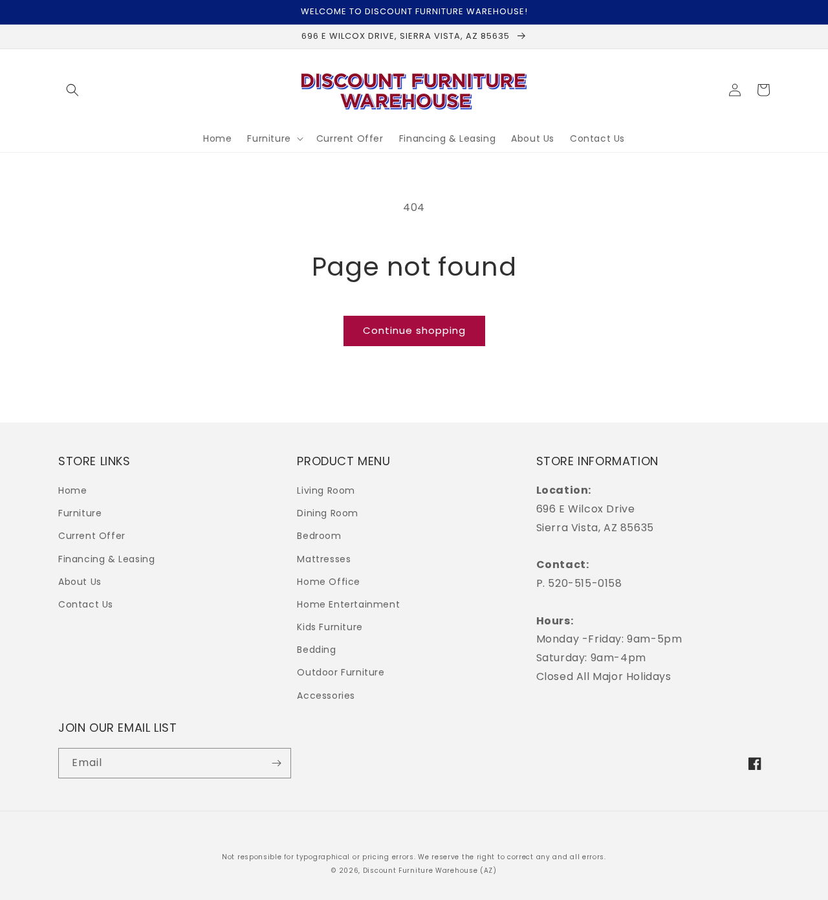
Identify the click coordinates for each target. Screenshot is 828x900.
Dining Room (327, 513)
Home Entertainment (348, 604)
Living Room (326, 490)
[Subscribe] (276, 763)
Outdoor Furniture (340, 672)
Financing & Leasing (106, 559)
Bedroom (319, 535)
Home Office (328, 581)
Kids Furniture (329, 626)
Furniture (80, 513)
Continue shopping (414, 330)
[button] (72, 90)
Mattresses (324, 559)
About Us (80, 581)
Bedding (316, 649)
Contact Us (85, 604)
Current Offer (91, 535)
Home (72, 490)
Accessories (326, 695)
